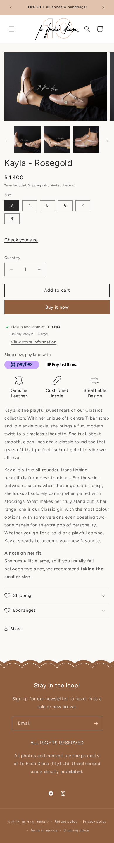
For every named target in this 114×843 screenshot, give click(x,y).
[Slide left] (6, 141)
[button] (11, 28)
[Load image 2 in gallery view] (57, 139)
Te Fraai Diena (33, 821)
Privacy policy (94, 821)
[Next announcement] (103, 7)
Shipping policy (76, 830)
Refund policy (66, 821)
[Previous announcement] (10, 7)
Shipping (34, 185)
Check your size (21, 240)
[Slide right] (107, 141)
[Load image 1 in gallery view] (27, 139)
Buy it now (57, 307)
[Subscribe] (95, 723)
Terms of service (44, 830)
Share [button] (16, 628)
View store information (33, 342)
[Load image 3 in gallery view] (86, 139)
